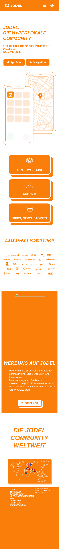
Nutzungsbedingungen (18, 496)
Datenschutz (16, 494)
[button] (44, 5)
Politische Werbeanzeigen (18, 504)
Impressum (15, 492)
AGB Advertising (16, 499)
